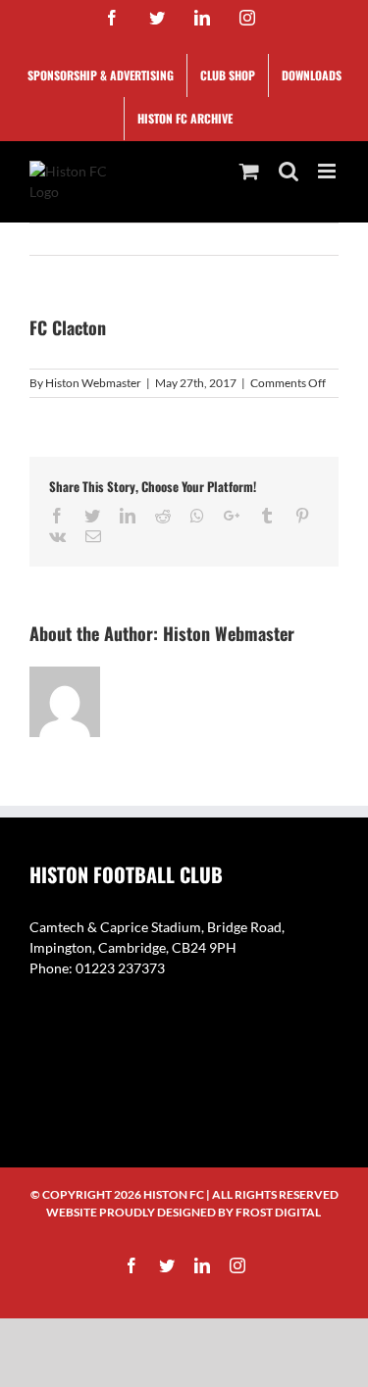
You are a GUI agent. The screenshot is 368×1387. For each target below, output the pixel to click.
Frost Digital (278, 1212)
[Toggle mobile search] (288, 171)
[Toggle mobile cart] (249, 171)
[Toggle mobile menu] (328, 171)
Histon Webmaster (93, 382)
